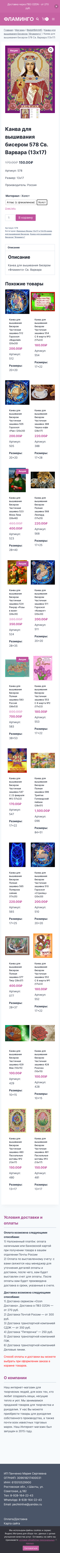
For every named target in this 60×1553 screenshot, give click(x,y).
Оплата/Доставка (15, 1519)
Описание (14, 247)
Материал (12, 195)
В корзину (26, 217)
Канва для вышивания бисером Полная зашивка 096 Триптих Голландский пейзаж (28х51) (42, 792)
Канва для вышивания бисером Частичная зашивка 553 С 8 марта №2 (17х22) (42, 696)
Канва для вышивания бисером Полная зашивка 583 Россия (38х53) (16, 696)
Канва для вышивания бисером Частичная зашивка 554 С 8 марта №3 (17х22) (42, 329)
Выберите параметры (16, 375)
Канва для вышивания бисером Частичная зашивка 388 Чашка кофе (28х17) (42, 420)
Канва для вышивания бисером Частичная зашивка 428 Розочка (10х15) (42, 1061)
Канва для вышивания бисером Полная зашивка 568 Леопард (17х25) (42, 507)
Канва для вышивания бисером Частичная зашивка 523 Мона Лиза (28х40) (16, 507)
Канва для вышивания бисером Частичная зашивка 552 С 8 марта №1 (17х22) (42, 973)
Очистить (10, 208)
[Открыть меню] (53, 18)
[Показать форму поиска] (37, 19)
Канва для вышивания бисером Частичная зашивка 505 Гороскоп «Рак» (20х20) (17, 420)
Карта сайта (12, 1523)
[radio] (21, 202)
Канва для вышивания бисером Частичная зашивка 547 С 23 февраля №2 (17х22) (16, 788)
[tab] (30, 247)
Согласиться (30, 1548)
